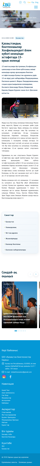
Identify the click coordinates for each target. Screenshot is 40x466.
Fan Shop (5, 395)
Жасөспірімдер (11, 238)
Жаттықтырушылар (9, 415)
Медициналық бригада (10, 420)
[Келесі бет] (36, 274)
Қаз (29, 2)
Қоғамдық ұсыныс (25, 462)
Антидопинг (6, 400)
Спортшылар (6, 412)
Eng (36, 2)
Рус (32, 2)
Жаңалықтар (6, 398)
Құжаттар (5, 425)
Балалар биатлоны (13, 244)
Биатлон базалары (8, 437)
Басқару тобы (7, 434)
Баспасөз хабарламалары (16, 250)
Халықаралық (11, 227)
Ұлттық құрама (12, 233)
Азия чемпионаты (8, 393)
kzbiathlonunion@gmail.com (21, 372)
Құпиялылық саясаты (9, 462)
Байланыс (5, 403)
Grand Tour (5, 390)
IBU (3, 446)
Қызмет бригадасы (9, 417)
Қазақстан (19, 38)
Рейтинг (4, 422)
